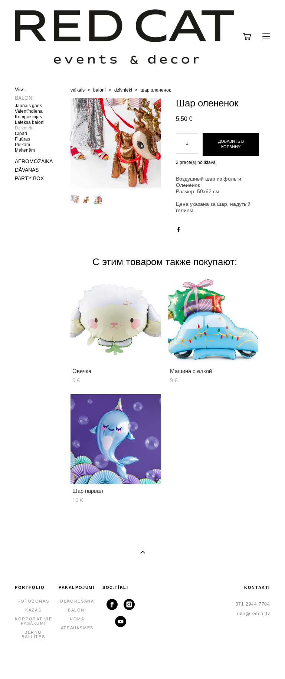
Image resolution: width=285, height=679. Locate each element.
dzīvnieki (123, 90)
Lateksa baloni (30, 122)
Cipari (21, 133)
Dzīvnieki (24, 128)
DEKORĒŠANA (77, 601)
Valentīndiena (29, 111)
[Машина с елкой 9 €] (213, 319)
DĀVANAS (27, 170)
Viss (19, 89)
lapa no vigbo (142, 661)
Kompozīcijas (28, 116)
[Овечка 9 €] (116, 319)
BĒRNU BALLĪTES (33, 634)
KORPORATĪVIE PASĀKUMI (33, 621)
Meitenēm (25, 150)
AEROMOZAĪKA (34, 161)
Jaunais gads (28, 105)
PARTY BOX (29, 178)
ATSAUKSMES (77, 628)
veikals (78, 90)
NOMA (77, 619)
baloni (99, 90)
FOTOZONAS (33, 601)
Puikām (22, 144)
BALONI (24, 98)
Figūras (22, 139)
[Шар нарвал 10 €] (116, 439)
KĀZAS (33, 610)
